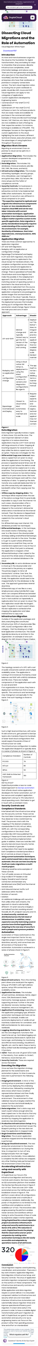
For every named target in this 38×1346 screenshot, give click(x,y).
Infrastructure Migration (11, 1177)
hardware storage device (12, 505)
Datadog (20, 1043)
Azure (22, 687)
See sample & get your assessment (19, 7)
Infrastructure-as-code (11, 743)
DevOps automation (26, 788)
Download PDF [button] (10, 50)
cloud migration (23, 85)
